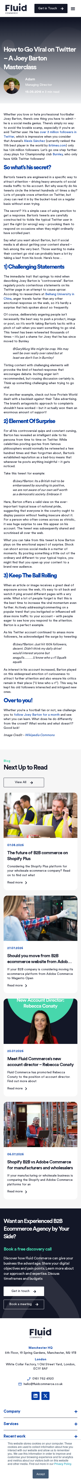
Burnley (58, 154)
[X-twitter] (45, 1396)
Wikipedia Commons (39, 735)
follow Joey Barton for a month (37, 714)
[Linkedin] (36, 1396)
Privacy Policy (62, 1464)
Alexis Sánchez (34, 141)
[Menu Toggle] (73, 8)
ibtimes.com (57, 145)
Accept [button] (40, 1474)
